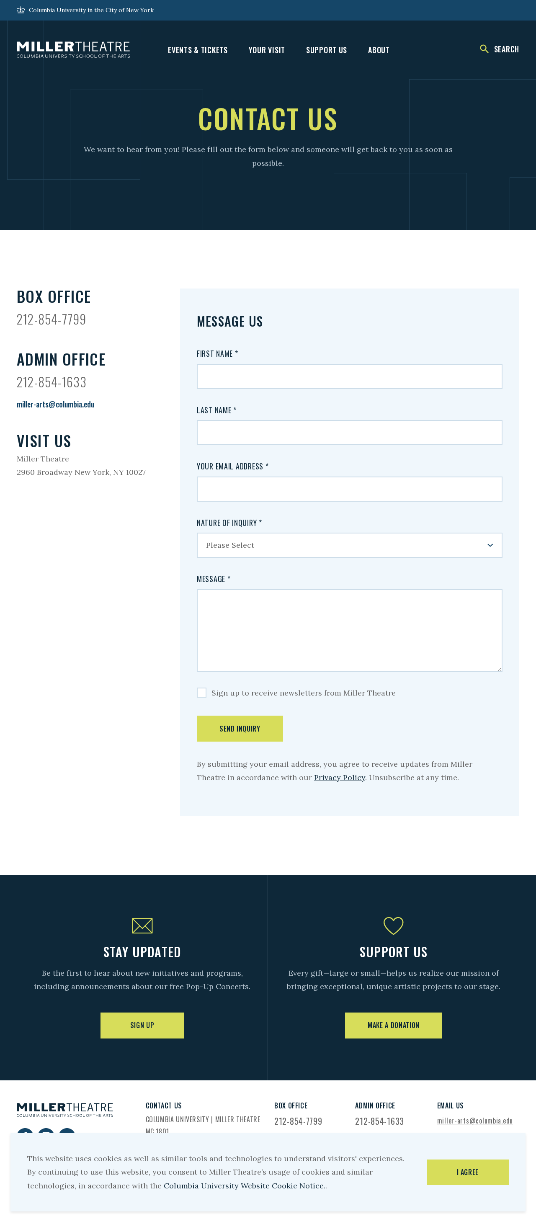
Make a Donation (394, 1025)
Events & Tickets (198, 49)
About (379, 49)
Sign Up (142, 1025)
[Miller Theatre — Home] (73, 50)
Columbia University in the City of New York (91, 10)
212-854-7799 (51, 318)
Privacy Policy (339, 777)
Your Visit (267, 49)
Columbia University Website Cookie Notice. (244, 1186)
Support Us (326, 49)
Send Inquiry (239, 729)
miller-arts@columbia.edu (55, 404)
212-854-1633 (52, 381)
